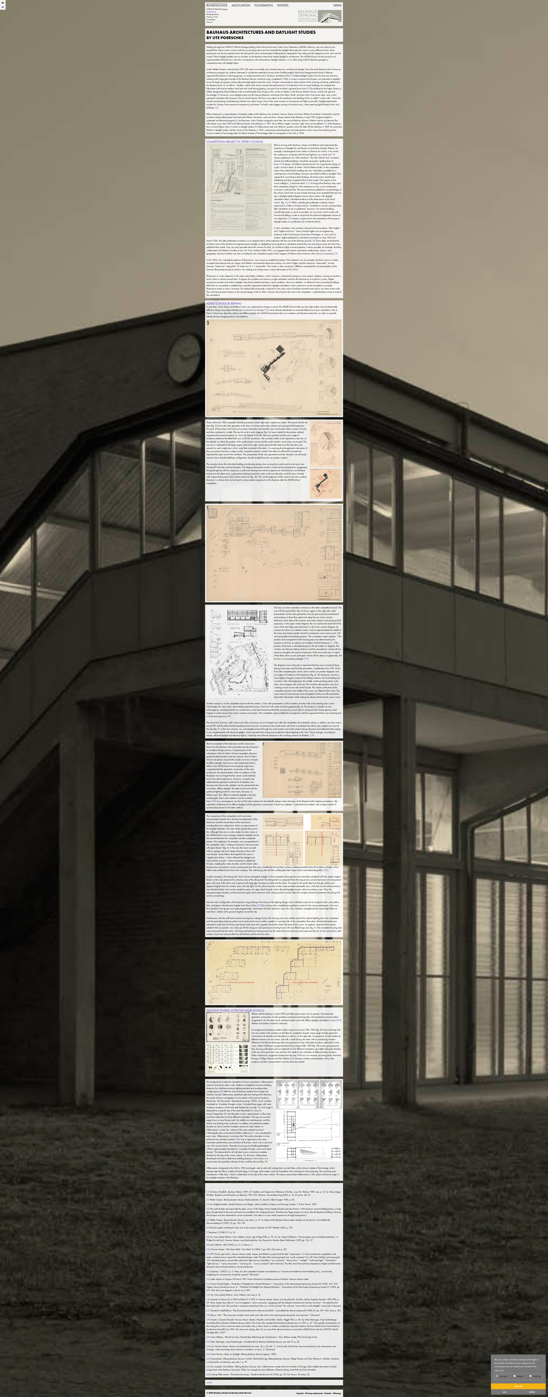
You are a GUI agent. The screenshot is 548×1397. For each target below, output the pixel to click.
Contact (327, 1393)
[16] (267, 310)
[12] (289, 202)
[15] (336, 253)
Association (241, 5)
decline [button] (532, 1392)
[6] (236, 120)
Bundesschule (216, 5)
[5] (217, 107)
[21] (326, 870)
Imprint (300, 1393)
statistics (520, 1376)
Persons (209, 22)
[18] (229, 716)
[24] (292, 1058)
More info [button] (499, 1370)
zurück (209, 1382)
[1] (291, 75)
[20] (214, 801)
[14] (313, 240)
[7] (325, 123)
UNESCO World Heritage (217, 9)
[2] (287, 85)
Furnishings (210, 19)
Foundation (263, 5)
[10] (282, 164)
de (2, 2)
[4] (218, 94)
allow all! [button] (518, 1386)
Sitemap (337, 1393)
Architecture (211, 11)
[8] (255, 126)
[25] (221, 1091)
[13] (290, 218)
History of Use (212, 17)
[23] (338, 1020)
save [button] (504, 1392)
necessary (503, 1376)
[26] (238, 1139)
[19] (312, 735)
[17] (306, 658)
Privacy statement (314, 1393)
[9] (333, 154)
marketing (537, 1376)
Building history (212, 14)
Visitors (282, 5)
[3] (308, 88)
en (2, 6)
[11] (308, 183)
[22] (259, 905)
